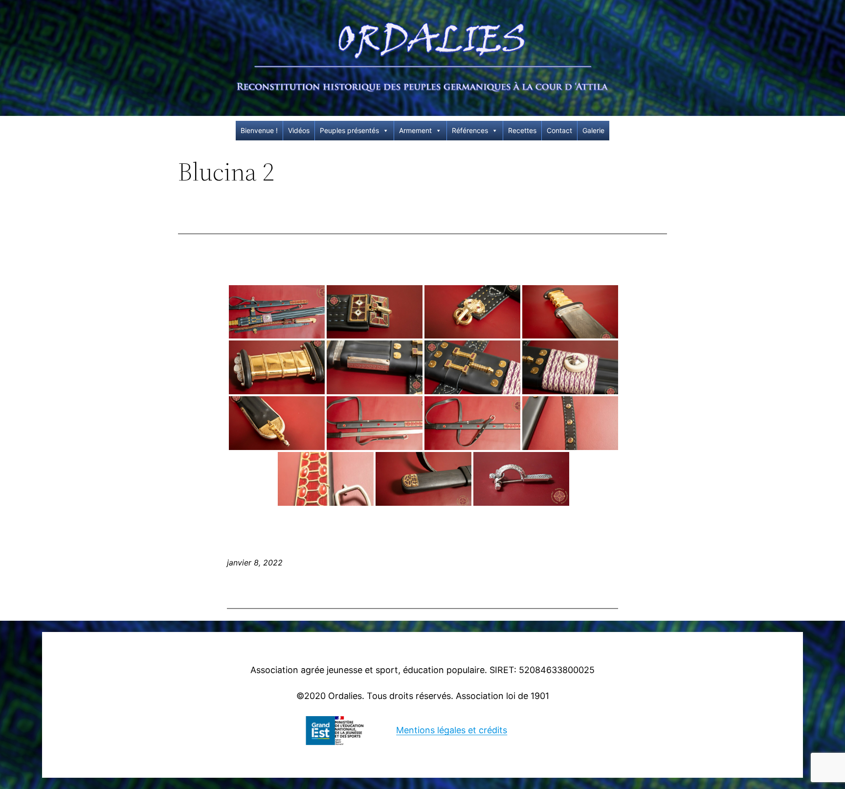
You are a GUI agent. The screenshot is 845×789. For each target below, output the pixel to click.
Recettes (522, 130)
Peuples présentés (349, 130)
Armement (415, 130)
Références (470, 130)
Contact (559, 130)
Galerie (593, 130)
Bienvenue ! (259, 130)
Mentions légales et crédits (451, 730)
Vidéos (299, 130)
